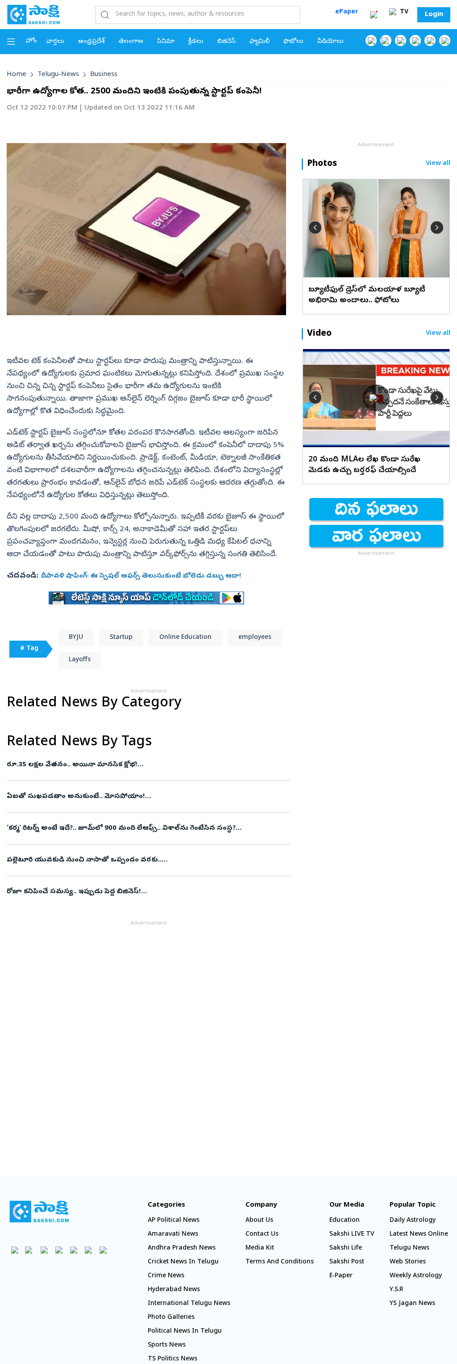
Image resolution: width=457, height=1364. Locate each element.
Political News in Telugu (185, 1331)
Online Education (185, 637)
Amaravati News (173, 1234)
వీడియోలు (330, 42)
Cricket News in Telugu (183, 1262)
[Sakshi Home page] (33, 14)
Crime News (166, 1276)
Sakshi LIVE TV (351, 1234)
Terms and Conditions (279, 1262)
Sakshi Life (345, 1248)
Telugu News (409, 1248)
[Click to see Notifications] (373, 14)
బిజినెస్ (226, 42)
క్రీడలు (196, 42)
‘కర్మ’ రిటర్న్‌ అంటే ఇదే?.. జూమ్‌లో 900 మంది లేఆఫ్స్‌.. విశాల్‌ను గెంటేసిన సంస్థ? (143, 828)
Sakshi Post (346, 1262)
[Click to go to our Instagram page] (415, 40)
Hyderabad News (174, 1290)
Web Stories (408, 1262)
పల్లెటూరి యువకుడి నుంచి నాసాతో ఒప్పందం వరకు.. (144, 860)
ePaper (346, 12)
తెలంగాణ (131, 42)
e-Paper (341, 1276)
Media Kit (259, 1248)
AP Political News (173, 1220)
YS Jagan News (412, 1304)
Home (16, 74)
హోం (31, 41)
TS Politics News (172, 1359)
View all (438, 163)
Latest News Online (419, 1234)
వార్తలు (55, 42)
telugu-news (58, 74)
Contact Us (261, 1234)
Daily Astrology (413, 1220)
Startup (121, 637)
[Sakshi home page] (39, 1211)
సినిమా (165, 42)
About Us (259, 1220)
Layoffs (80, 660)
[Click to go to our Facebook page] (371, 40)
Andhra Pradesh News (182, 1248)
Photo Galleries (171, 1317)
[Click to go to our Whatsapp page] (385, 40)
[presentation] (315, 227)
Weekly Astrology (416, 1276)
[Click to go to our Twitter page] (400, 40)
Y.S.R (396, 1290)
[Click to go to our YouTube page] (430, 40)
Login (434, 14)
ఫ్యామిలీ (259, 42)
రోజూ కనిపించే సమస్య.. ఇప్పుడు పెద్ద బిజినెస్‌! (144, 891)
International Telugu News (189, 1304)
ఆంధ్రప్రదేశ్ (91, 42)
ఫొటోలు (293, 42)
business (103, 74)
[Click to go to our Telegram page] (88, 1249)
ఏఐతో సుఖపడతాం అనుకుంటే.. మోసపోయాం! (147, 796)
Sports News (167, 1345)
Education (344, 1220)
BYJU (76, 637)
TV (403, 12)
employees (254, 637)
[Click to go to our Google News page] (444, 40)
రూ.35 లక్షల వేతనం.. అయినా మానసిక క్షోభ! (148, 764)
